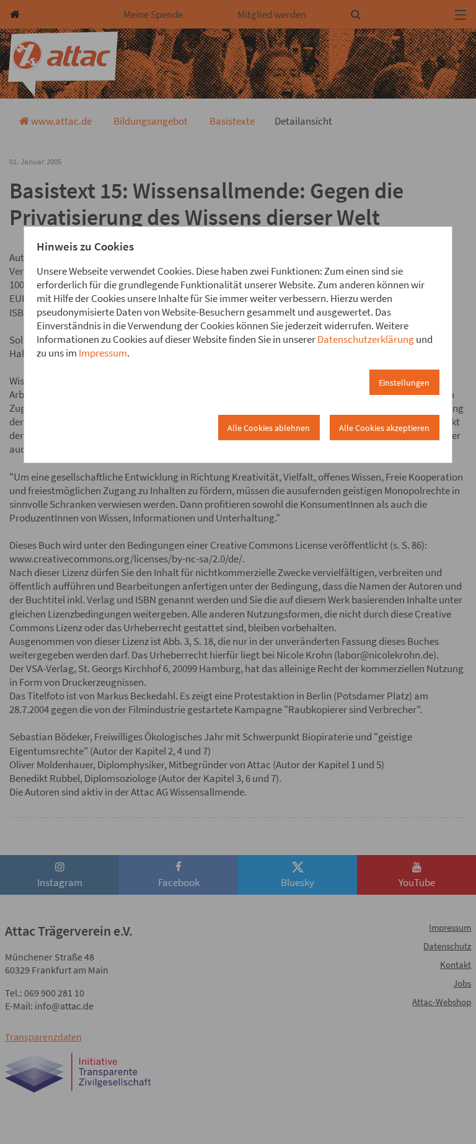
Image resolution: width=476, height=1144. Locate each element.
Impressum (103, 353)
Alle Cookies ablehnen (268, 427)
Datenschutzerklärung (365, 339)
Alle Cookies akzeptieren (384, 427)
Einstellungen (404, 382)
